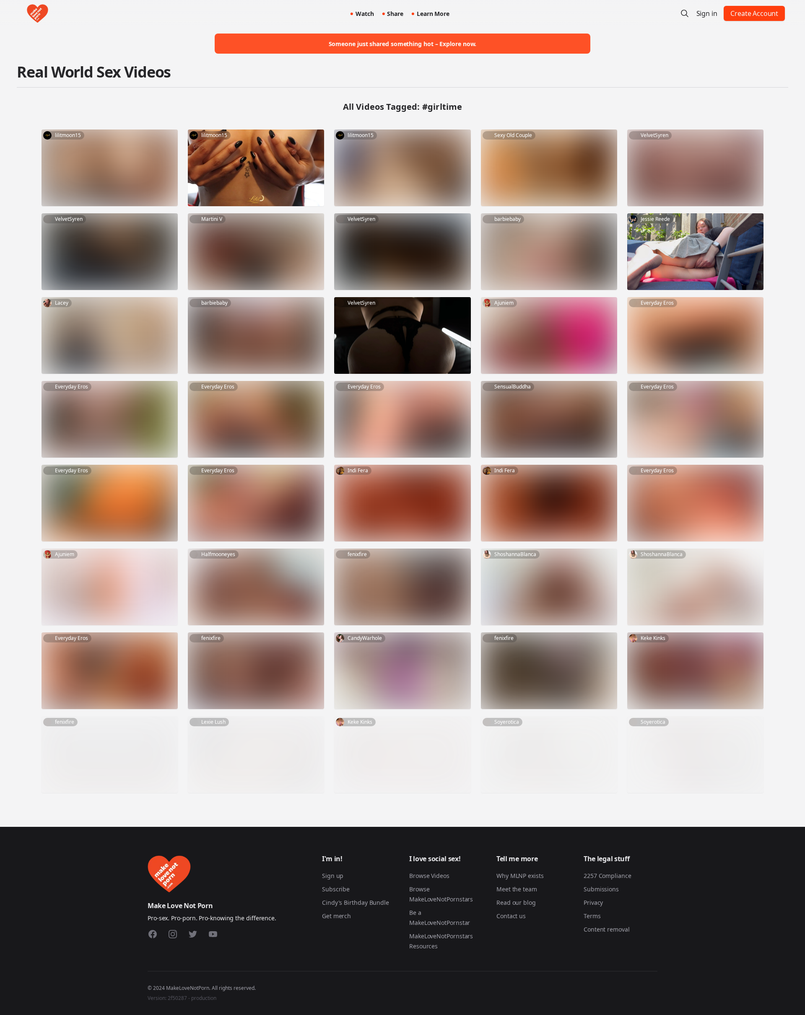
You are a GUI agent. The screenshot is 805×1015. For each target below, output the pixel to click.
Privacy (593, 902)
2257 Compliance (607, 876)
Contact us (511, 916)
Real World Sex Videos (94, 72)
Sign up (332, 876)
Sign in (706, 13)
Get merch (336, 916)
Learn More (433, 14)
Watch (365, 14)
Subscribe (336, 889)
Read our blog (516, 902)
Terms (592, 916)
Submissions (601, 889)
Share (395, 14)
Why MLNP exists (520, 876)
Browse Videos (429, 876)
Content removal (607, 929)
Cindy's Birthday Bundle (355, 902)
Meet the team (516, 889)
